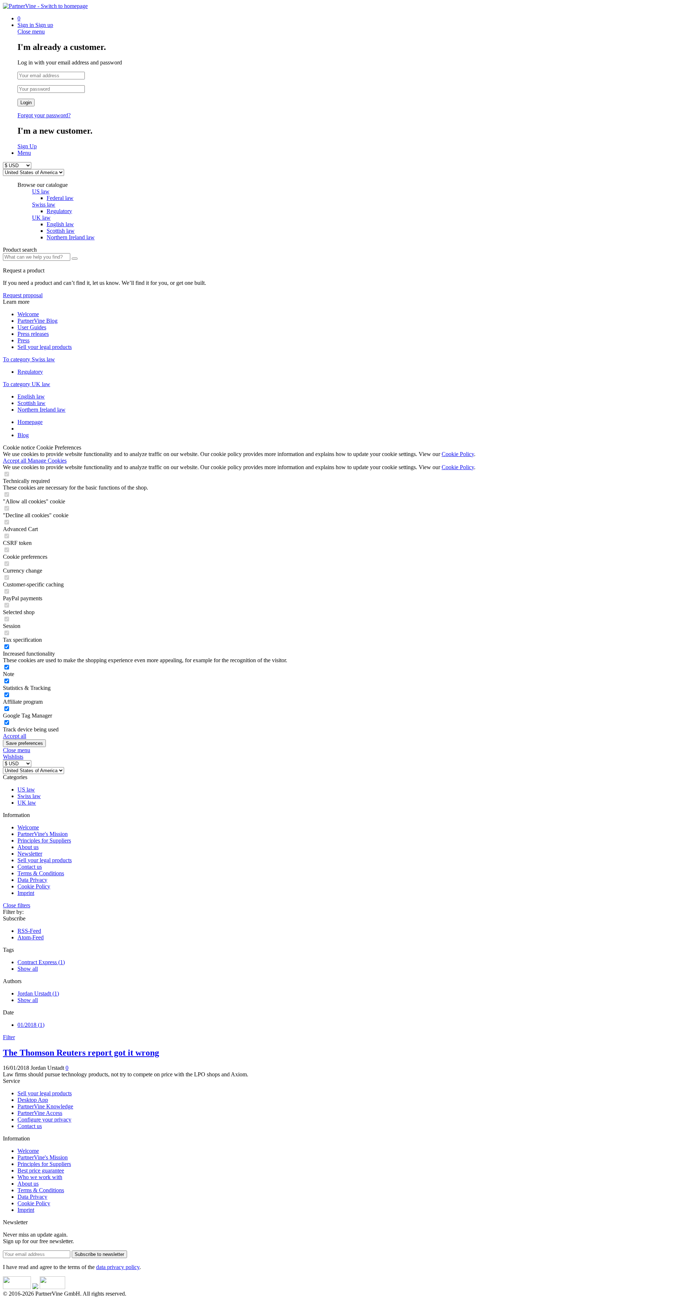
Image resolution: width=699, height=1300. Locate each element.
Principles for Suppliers (44, 840)
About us (28, 847)
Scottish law (31, 403)
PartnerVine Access (39, 1113)
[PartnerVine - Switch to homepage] (45, 6)
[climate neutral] (35, 1287)
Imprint (25, 893)
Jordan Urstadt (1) (38, 993)
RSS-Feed (29, 931)
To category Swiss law (29, 359)
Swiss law (43, 204)
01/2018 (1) (30, 1025)
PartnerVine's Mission (42, 834)
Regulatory (30, 372)
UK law (41, 218)
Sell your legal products (44, 347)
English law (31, 396)
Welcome (28, 314)
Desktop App (32, 1100)
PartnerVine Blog (37, 321)
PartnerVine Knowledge (45, 1106)
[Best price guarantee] (17, 1287)
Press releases (33, 334)
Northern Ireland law (41, 410)
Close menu (31, 31)
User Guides (31, 327)
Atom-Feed (30, 937)
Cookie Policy (458, 454)
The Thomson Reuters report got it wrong (81, 1052)
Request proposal (23, 295)
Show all (27, 969)
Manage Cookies (47, 460)
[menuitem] (356, 18)
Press (23, 340)
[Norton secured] (52, 1287)
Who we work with (39, 1177)
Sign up (44, 25)
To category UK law (26, 384)
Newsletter (29, 854)
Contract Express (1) (41, 962)
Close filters (16, 905)
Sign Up (27, 146)
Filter (9, 1037)
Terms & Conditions (40, 873)
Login (26, 102)
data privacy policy (117, 1267)
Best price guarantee (40, 1170)
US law (41, 191)
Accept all (15, 460)
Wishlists (13, 757)
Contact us (29, 867)
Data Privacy (32, 880)
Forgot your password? (44, 115)
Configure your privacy (44, 1119)
